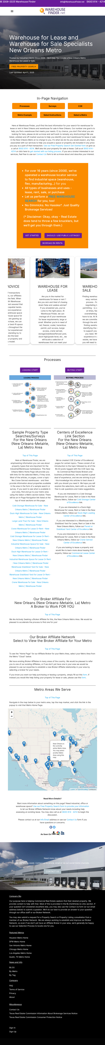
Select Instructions (52, 115)
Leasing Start (30, 370)
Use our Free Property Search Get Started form (65, 145)
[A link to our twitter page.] (54, 828)
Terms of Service (16, 989)
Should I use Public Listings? (63, 235)
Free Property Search (23, 66)
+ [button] (12, 712)
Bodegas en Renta (52, 243)
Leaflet (72, 789)
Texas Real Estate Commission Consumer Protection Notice (35, 1017)
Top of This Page (30, 455)
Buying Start (74, 370)
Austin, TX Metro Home (19, 957)
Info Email (44, 819)
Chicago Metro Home (18, 949)
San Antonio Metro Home (20, 945)
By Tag (12, 975)
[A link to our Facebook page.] (51, 828)
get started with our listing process (45, 151)
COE (80, 106)
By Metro (13, 971)
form (85, 674)
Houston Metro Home (18, 938)
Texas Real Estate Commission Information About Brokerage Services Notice (43, 1013)
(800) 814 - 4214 (26, 148)
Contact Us (41, 154)
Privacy (12, 993)
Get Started (32, 235)
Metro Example (25, 115)
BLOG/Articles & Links (76, 904)
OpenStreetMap (83, 789)
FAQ (11, 985)
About (12, 997)
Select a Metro (80, 115)
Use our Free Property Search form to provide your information (61, 806)
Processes (25, 106)
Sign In (12, 1028)
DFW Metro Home (17, 941)
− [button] (12, 716)
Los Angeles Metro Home (20, 953)
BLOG (11, 967)
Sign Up (12, 1031)
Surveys (52, 106)
